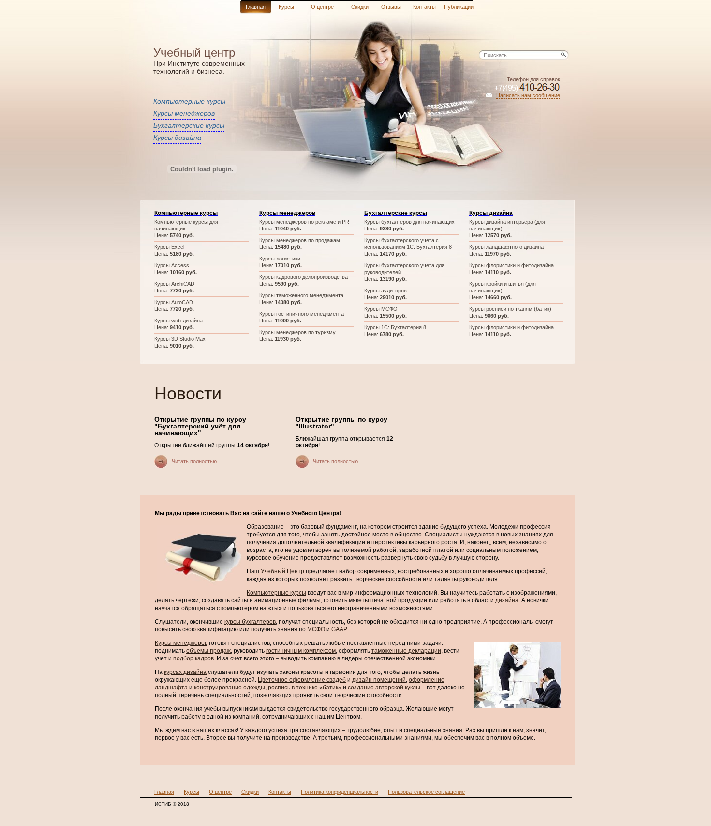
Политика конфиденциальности (339, 792)
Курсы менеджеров (184, 113)
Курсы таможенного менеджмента (301, 295)
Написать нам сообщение (528, 95)
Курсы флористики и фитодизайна (511, 265)
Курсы (286, 7)
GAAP (338, 629)
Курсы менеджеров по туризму (297, 332)
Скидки (360, 7)
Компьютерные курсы (189, 101)
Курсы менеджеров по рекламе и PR (304, 222)
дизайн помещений (379, 679)
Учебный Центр (282, 571)
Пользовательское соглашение (426, 792)
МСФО (316, 629)
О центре (322, 7)
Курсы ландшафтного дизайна (506, 247)
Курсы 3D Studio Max (180, 339)
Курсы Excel (169, 247)
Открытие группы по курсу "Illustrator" (341, 422)
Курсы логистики (279, 258)
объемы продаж (208, 650)
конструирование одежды (229, 687)
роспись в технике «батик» (304, 687)
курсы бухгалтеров (250, 621)
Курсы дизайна (177, 137)
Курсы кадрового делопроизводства (303, 277)
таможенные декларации (406, 650)
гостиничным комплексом (301, 650)
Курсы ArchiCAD (174, 284)
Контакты (424, 7)
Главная (256, 7)
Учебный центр (194, 52)
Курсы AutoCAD (173, 302)
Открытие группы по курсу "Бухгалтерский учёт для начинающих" (200, 426)
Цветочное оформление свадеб (302, 679)
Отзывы (391, 7)
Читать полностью (194, 461)
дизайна (506, 600)
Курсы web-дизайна (178, 320)
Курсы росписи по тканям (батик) (510, 309)
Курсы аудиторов (385, 290)
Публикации (459, 7)
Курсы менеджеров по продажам (299, 240)
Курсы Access (171, 265)
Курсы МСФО (381, 309)
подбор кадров (193, 658)
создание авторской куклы (384, 687)
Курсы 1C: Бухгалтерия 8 (395, 327)
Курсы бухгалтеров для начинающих (409, 222)
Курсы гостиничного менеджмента (301, 314)
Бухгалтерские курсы (188, 125)
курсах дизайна (185, 672)
